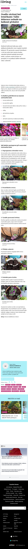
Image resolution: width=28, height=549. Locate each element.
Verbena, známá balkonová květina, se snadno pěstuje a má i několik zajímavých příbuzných (9, 139)
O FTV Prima (5, 514)
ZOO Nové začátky (10, 493)
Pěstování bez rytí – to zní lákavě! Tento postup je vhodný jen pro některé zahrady (10, 416)
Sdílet (23, 9)
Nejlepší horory (7, 489)
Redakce (15, 528)
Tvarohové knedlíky (9, 501)
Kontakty (15, 520)
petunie (19, 121)
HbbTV (4, 520)
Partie (7, 491)
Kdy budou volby (18, 491)
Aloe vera (20, 497)
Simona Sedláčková (5, 11)
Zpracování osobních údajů (18, 523)
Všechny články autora (15, 367)
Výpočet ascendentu (20, 499)
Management (16, 514)
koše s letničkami (10, 87)
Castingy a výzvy (17, 518)
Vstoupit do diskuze (8, 379)
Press (15, 516)
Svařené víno (22, 495)
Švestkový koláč (14, 503)
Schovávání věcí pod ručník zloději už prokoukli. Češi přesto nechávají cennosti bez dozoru (13, 470)
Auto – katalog (18, 493)
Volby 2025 (15, 495)
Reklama (4, 518)
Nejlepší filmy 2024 (17, 487)
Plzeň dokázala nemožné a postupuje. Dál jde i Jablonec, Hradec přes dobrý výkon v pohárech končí (14, 464)
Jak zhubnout (9, 487)
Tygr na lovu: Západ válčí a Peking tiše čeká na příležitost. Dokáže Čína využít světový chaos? (12, 457)
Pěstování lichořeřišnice (8, 499)
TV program (14, 489)
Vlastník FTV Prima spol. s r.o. (7, 529)
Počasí (11, 491)
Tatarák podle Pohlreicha (11, 497)
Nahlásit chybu (6, 531)
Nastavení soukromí (18, 531)
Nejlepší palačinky (19, 501)
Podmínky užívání (6, 522)
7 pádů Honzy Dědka (7, 495)
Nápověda (16, 526)
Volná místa (5, 516)
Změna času (21, 489)
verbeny (14, 121)
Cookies (4, 526)
